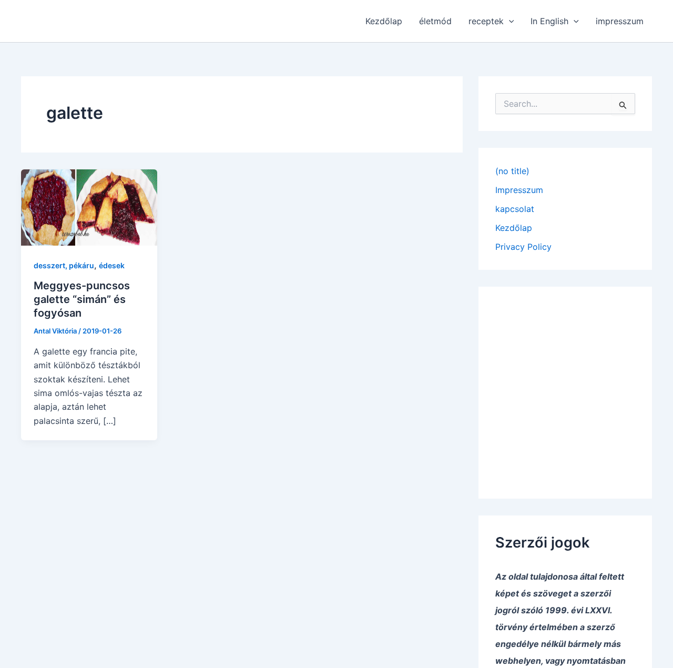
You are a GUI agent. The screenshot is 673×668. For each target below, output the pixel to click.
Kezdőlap (383, 21)
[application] (509, 21)
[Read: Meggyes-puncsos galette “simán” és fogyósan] (89, 206)
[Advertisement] (565, 385)
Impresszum (519, 190)
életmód (435, 21)
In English (549, 21)
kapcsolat (514, 209)
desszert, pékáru (64, 265)
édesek (112, 265)
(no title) (512, 171)
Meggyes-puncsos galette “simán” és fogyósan (82, 299)
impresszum (620, 21)
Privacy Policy (523, 246)
